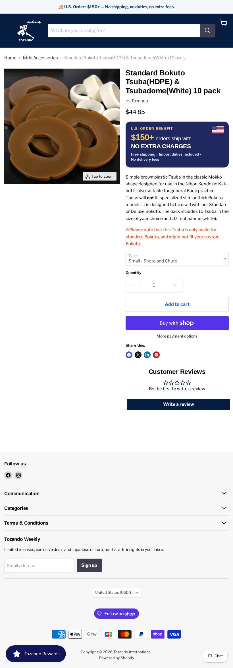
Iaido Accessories (40, 58)
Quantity (133, 273)
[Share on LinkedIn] (147, 354)
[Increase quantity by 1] (175, 285)
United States (114, 592)
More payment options (177, 336)
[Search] (207, 30)
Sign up (89, 565)
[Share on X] (138, 354)
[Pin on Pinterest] (156, 354)
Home (10, 58)
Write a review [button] (178, 404)
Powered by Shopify (116, 658)
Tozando (139, 100)
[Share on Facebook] (129, 354)
